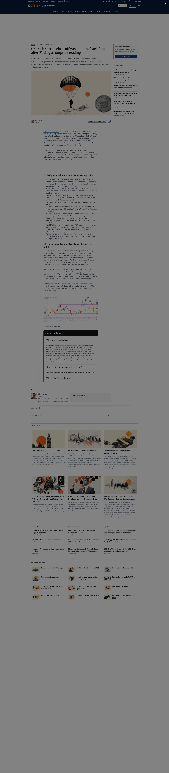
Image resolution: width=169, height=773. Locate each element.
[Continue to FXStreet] (165, 4)
